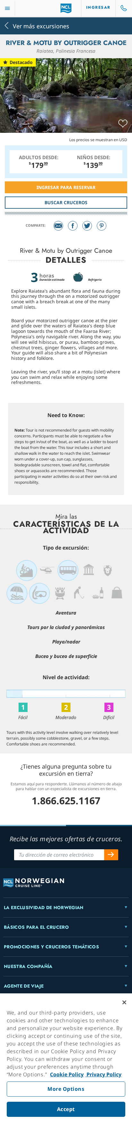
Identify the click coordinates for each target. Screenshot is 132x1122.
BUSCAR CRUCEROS (66, 202)
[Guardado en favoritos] (123, 124)
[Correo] (58, 226)
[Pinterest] (101, 226)
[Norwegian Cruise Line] (66, 8)
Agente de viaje (24, 986)
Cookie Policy (67, 1074)
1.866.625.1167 (66, 800)
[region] (66, 1057)
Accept (66, 1109)
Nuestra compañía (28, 966)
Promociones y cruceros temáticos (51, 947)
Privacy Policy (103, 1074)
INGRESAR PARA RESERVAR (66, 187)
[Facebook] (73, 226)
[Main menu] (7, 8)
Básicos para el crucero (36, 927)
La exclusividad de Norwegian (44, 907)
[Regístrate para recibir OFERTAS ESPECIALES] (111, 854)
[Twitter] (87, 226)
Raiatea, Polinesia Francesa (66, 51)
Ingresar (98, 7)
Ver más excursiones (41, 25)
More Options (65, 1088)
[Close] (124, 1002)
